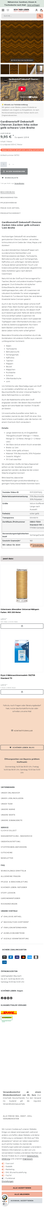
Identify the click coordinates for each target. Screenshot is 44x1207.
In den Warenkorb (15, 171)
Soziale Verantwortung (16, 939)
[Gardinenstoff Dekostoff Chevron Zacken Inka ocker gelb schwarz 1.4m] (5, 69)
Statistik (9, 1166)
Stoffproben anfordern (14, 847)
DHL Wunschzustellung (16, 1172)
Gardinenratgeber (10, 898)
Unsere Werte (8, 815)
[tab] (7, 192)
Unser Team (7, 804)
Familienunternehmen (15, 928)
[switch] (5, 1204)
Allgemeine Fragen (11, 876)
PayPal (9, 1175)
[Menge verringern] (13, 164)
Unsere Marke (8, 809)
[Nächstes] (41, 42)
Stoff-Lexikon (8, 893)
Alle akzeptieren (22, 1188)
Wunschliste (11, 178)
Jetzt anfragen (33, 5)
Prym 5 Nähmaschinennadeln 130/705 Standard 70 (18, 676)
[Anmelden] (36, 10)
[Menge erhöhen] (9, 164)
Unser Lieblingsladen (12, 798)
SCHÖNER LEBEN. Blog (23, 747)
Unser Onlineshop (10, 793)
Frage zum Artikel (10, 208)
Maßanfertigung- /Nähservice (16, 836)
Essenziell (10, 1164)
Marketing (10, 1169)
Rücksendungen (9, 904)
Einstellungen (7, 1181)
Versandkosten (19, 183)
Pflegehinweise (8, 203)
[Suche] (40, 16)
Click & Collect (9, 831)
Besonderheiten (9, 197)
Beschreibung (7, 192)
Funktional (10, 1178)
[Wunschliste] (8, 10)
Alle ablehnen (22, 1194)
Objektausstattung (10, 842)
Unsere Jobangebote (11, 820)
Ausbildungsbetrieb (14, 933)
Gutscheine (6, 853)
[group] (22, 585)
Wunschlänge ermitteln (13, 871)
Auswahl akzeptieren (22, 1201)
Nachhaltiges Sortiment (16, 922)
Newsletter (7, 858)
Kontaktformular (23, 731)
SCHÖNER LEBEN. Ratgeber (14, 887)
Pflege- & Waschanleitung (14, 882)
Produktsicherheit (10, 213)
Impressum (28, 1159)
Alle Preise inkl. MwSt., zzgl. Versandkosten (17, 1117)
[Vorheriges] (2, 42)
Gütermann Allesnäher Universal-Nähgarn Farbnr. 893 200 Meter (20, 610)
